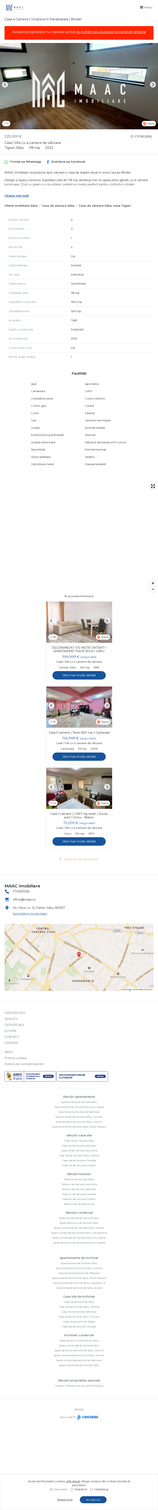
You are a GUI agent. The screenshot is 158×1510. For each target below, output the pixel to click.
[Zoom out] (153, 589)
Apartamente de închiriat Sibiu (79, 1263)
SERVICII (11, 1019)
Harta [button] (150, 123)
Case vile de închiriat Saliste (79, 1321)
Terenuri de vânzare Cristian (79, 1199)
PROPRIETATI (15, 1013)
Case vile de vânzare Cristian (79, 1165)
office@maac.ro (24, 899)
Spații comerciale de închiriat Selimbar (79, 1360)
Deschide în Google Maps (30, 913)
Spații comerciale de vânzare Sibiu (79, 1217)
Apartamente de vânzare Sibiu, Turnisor (79, 1116)
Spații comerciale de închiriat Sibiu (79, 1345)
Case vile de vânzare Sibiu (79, 1140)
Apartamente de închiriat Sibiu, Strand (79, 1287)
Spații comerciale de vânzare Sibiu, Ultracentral (79, 1232)
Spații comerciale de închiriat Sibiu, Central (79, 1355)
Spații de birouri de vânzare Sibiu (79, 1222)
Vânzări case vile (79, 1135)
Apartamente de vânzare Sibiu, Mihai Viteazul (79, 1126)
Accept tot (93, 1499)
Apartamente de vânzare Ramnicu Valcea (79, 1106)
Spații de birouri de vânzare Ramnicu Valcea (79, 1242)
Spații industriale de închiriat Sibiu (79, 1365)
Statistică (81, 1489)
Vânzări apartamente (79, 1097)
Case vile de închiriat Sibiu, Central (79, 1306)
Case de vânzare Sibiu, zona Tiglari (105, 205)
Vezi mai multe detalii (79, 675)
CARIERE (11, 1043)
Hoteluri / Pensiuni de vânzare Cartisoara (79, 1385)
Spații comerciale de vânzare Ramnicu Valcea (79, 1237)
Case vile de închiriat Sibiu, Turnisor (79, 1316)
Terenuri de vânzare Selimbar (79, 1189)
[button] (5, 85)
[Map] (79, 537)
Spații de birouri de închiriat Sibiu (79, 1340)
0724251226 (21, 891)
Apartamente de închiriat (79, 1258)
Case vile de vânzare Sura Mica (79, 1150)
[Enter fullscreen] (153, 486)
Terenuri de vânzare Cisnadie (79, 1194)
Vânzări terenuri (79, 1174)
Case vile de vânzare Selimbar (79, 1145)
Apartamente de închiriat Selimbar (79, 1273)
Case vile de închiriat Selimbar (79, 1311)
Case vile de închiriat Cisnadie (79, 1326)
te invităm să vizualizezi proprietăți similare (111, 32)
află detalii (73, 1481)
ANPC (9, 1052)
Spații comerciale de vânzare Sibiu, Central (79, 1227)
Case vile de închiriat (79, 1296)
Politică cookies (16, 1058)
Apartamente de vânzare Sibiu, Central (79, 1121)
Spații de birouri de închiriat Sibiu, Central (79, 1350)
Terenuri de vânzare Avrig (79, 1203)
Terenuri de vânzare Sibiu (79, 1179)
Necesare (60, 1489)
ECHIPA (10, 1031)
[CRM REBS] (87, 1417)
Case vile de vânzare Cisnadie (79, 1160)
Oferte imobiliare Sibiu (21, 205)
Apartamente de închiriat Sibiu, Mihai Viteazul (79, 1278)
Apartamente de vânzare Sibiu (79, 1102)
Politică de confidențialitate (24, 1064)
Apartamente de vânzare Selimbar (79, 1111)
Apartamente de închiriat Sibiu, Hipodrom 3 (79, 1282)
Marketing (101, 1489)
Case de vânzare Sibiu (58, 205)
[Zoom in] (153, 583)
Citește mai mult (17, 196)
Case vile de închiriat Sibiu (79, 1301)
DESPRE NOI (14, 1025)
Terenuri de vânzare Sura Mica (79, 1184)
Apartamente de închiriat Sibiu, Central (79, 1268)
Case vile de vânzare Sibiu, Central (79, 1155)
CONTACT (12, 1037)
